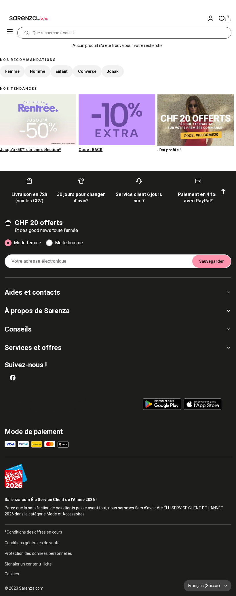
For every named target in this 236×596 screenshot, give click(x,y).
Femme (12, 71)
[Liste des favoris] (221, 18)
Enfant (62, 71)
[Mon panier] (230, 18)
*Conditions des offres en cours (33, 532)
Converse (87, 71)
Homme (37, 71)
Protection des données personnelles (38, 553)
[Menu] (10, 32)
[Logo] (25, 18)
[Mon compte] (213, 18)
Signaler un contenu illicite (28, 564)
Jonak (113, 71)
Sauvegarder (211, 261)
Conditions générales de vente (32, 542)
